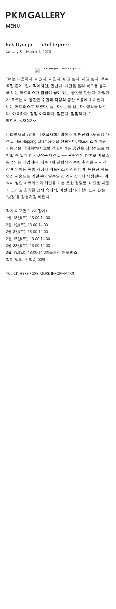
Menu (13, 26)
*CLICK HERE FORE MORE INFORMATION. (41, 273)
